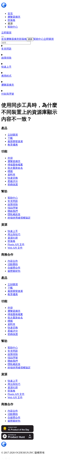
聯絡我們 (13, 211)
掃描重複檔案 (15, 164)
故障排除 (6, 57)
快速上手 (6, 66)
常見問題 (6, 48)
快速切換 (13, 178)
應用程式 (6, 75)
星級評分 (13, 181)
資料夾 (11, 174)
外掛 (10, 158)
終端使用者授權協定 (19, 217)
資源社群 (13, 237)
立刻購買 (13, 134)
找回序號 (13, 207)
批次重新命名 (15, 168)
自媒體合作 (14, 267)
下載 (10, 138)
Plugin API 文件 (16, 244)
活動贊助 (13, 264)
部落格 (11, 241)
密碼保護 (13, 184)
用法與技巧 (14, 234)
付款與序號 (7, 93)
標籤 (10, 171)
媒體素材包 (14, 271)
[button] (31, 42)
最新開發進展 (15, 141)
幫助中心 (13, 197)
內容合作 (13, 261)
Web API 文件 (15, 247)
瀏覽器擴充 (7, 84)
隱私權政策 (14, 214)
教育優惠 (13, 144)
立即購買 (6, 32)
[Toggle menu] (2, 36)
